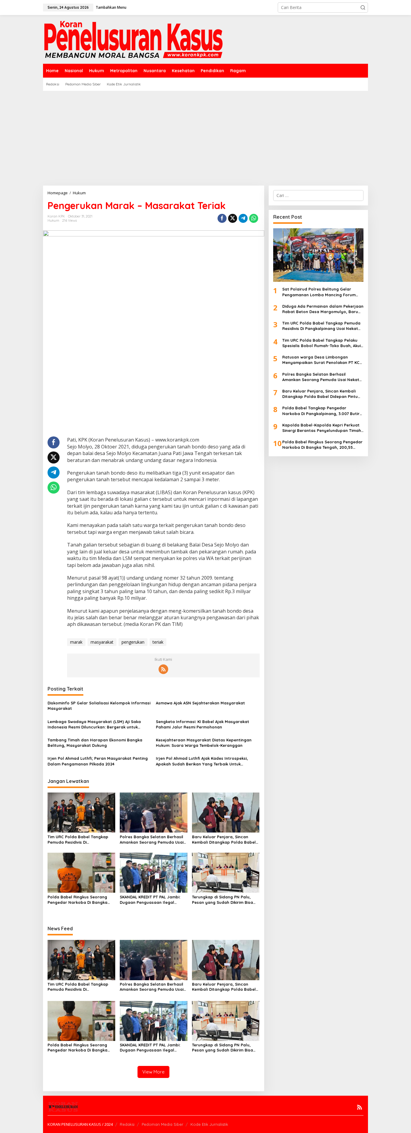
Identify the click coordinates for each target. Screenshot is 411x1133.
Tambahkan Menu (111, 7)
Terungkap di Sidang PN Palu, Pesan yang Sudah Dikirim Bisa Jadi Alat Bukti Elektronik (222, 899)
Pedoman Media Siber (162, 1124)
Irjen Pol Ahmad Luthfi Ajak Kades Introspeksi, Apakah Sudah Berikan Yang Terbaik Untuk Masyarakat (202, 761)
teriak (158, 642)
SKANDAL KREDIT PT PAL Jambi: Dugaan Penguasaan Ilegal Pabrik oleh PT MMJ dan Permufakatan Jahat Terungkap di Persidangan (152, 899)
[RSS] (163, 669)
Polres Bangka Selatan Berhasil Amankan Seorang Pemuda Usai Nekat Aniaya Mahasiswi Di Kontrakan (152, 839)
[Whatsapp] (253, 218)
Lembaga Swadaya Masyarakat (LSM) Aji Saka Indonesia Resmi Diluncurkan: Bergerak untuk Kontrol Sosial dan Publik (94, 724)
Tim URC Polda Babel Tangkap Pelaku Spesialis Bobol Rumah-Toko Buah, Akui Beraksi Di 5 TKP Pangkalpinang (321, 343)
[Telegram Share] (243, 218)
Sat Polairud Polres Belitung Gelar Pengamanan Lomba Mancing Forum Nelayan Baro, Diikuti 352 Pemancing (319, 292)
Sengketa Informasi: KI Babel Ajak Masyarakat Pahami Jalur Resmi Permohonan (202, 724)
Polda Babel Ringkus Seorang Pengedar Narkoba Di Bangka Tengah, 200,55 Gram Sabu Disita (81, 899)
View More (153, 1072)
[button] (363, 7)
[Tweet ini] (232, 218)
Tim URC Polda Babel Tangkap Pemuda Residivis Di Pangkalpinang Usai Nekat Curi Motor (79, 839)
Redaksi (127, 1124)
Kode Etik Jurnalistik (209, 1124)
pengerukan (133, 642)
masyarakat (102, 642)
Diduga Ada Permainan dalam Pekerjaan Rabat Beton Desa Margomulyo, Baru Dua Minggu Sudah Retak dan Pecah (322, 309)
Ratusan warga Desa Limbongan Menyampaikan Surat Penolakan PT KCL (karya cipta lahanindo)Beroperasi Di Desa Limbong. (322, 360)
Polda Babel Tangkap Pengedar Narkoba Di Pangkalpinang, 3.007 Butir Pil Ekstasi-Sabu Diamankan (321, 410)
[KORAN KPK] (133, 39)
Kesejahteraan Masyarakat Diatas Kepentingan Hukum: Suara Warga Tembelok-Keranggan (204, 742)
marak (76, 642)
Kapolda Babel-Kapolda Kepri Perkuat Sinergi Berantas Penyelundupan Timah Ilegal (321, 428)
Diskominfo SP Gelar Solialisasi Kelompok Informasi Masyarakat (99, 705)
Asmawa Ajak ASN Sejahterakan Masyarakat (200, 702)
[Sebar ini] (222, 218)
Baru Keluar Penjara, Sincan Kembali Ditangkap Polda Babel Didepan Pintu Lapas (224, 839)
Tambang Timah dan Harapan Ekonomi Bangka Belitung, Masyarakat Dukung (95, 742)
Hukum (53, 220)
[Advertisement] (205, 136)
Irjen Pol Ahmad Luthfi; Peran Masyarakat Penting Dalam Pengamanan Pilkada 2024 (98, 761)
